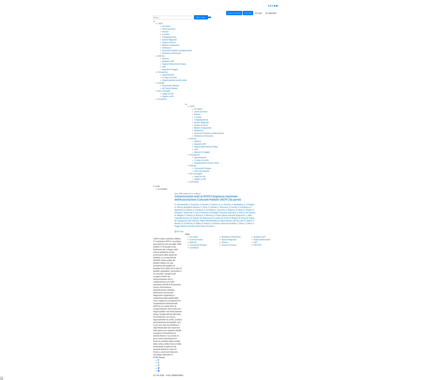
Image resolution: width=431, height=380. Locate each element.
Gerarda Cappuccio (236, 215)
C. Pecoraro (223, 207)
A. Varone (179, 207)
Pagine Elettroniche (262, 239)
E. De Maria (209, 210)
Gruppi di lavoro (169, 42)
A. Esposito (194, 204)
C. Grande (212, 207)
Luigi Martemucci (182, 218)
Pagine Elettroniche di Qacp (174, 64)
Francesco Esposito (227, 212)
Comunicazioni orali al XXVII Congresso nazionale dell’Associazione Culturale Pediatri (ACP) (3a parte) (208, 198)
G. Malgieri (179, 215)
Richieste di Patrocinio (171, 53)
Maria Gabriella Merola (209, 221)
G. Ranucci (198, 215)
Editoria (161, 56)
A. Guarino (213, 204)
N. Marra (248, 221)
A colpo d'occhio (169, 77)
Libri (164, 67)
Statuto (165, 31)
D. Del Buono (243, 207)
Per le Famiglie (164, 91)
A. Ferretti (204, 204)
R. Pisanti (205, 223)
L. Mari (249, 215)
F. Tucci (196, 212)
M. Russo (250, 218)
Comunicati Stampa (170, 85)
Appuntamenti (168, 75)
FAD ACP (257, 245)
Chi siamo (166, 26)
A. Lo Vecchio (225, 204)
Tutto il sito (200, 17)
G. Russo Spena (220, 215)
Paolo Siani (200, 226)
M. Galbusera (205, 218)
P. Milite (197, 223)
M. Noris (224, 218)
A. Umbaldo (249, 204)
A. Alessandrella (181, 204)
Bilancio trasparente (170, 45)
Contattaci (162, 99)
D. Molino (188, 210)
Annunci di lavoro (229, 245)
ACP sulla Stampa (169, 88)
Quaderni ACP (168, 61)
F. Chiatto (248, 210)
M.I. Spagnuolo (181, 221)
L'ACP (160, 23)
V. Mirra (248, 223)
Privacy (225, 242)
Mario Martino (226, 221)
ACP (155, 375)
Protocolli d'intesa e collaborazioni (177, 50)
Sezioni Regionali (169, 40)
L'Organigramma (169, 37)
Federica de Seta (187, 226)
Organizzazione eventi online (174, 80)
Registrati (272, 13)
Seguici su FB (168, 96)
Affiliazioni (166, 48)
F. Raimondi (187, 212)
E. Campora (198, 210)
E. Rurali (239, 210)
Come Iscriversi (234, 13)
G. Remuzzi (208, 215)
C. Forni (204, 207)
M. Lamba (216, 218)
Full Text (180, 231)
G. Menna (189, 215)
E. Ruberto (230, 210)
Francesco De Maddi (209, 212)
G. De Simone (249, 212)
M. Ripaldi (233, 218)
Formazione (163, 72)
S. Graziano (215, 223)
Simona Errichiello (228, 223)
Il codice (165, 34)
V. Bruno (240, 223)
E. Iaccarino (220, 210)
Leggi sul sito (168, 93)
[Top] (1, 378)
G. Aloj (239, 212)
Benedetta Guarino (192, 207)
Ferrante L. (210, 226)
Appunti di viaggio (170, 69)
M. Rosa (242, 218)
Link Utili (248, 13)
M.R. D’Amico (193, 221)
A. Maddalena (237, 204)
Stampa (161, 83)
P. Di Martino (187, 223)
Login (259, 13)
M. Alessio (194, 218)
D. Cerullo (233, 207)
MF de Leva (238, 221)
